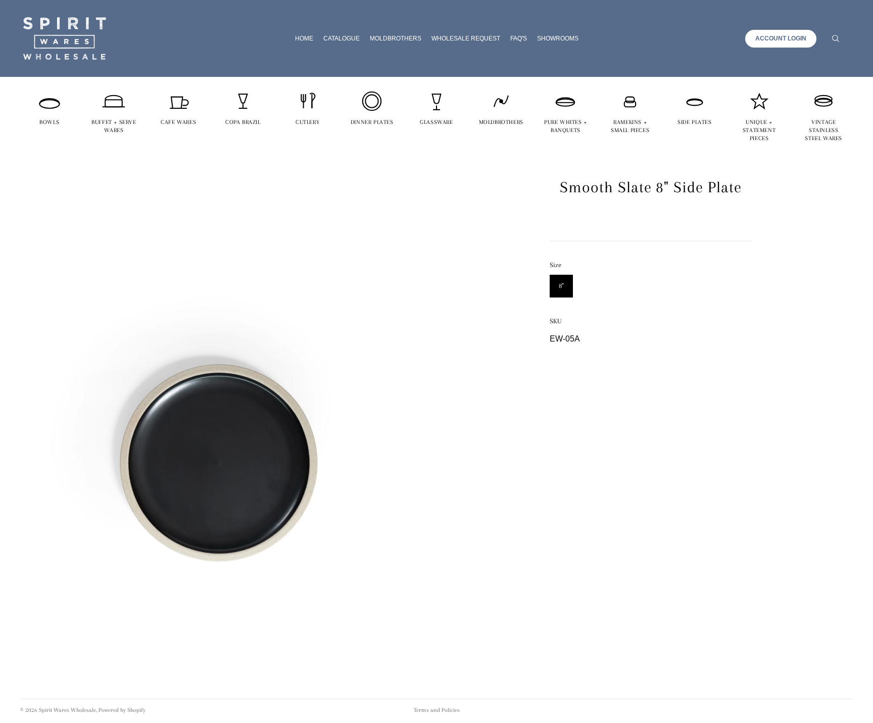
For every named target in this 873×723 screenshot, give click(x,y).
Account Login (780, 38)
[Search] (836, 38)
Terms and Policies (437, 710)
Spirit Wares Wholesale (67, 710)
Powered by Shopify (122, 710)
